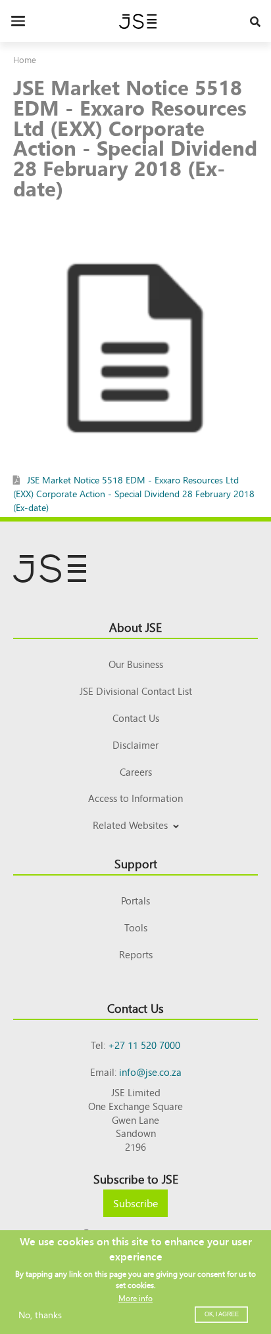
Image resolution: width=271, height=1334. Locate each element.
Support (135, 863)
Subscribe (135, 1202)
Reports (136, 954)
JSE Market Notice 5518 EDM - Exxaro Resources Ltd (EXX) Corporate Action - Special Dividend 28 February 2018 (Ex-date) (134, 493)
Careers (136, 771)
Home (24, 59)
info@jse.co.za (150, 1071)
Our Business (136, 664)
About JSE (135, 626)
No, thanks (40, 1314)
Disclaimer (135, 744)
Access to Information (135, 798)
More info (135, 1298)
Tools (135, 927)
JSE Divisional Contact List (136, 691)
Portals (135, 900)
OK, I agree (222, 1314)
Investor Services (136, 840)
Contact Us (135, 717)
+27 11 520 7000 (144, 1045)
